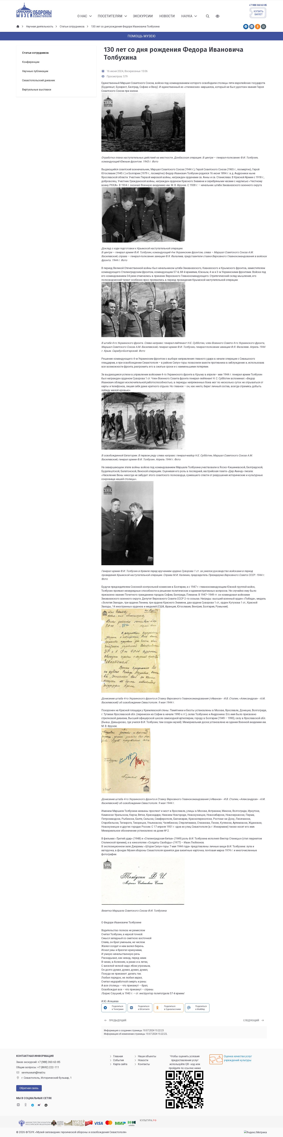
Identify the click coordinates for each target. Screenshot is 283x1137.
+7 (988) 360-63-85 (49, 1062)
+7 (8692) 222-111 (48, 1067)
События (118, 1060)
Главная (118, 1056)
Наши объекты (147, 1056)
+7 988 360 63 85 (258, 5)
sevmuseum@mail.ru (33, 1072)
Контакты (144, 1064)
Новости (143, 1060)
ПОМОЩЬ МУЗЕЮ (141, 36)
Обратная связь (28, 1088)
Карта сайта (120, 1064)
